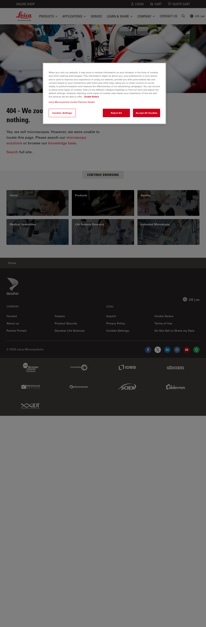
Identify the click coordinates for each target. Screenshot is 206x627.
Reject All (116, 112)
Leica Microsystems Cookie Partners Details (72, 101)
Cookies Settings (62, 112)
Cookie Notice (91, 96)
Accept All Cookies (147, 112)
